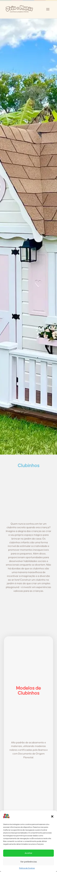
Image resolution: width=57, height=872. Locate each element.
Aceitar (28, 853)
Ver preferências (28, 862)
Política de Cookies (27, 868)
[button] (52, 816)
